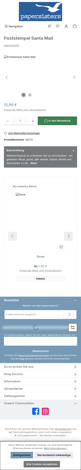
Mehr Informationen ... (56, 448)
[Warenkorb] (74, 26)
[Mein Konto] (66, 26)
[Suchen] (49, 26)
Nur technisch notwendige (54, 455)
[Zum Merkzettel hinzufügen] (61, 248)
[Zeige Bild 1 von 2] (23, 95)
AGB (21, 358)
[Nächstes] (74, 77)
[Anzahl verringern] (7, 120)
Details (40, 278)
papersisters (11, 45)
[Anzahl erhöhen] (32, 120)
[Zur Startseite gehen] (40, 11)
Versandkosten (63, 429)
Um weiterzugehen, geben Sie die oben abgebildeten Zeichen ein (40, 335)
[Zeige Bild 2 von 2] (29, 95)
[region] (40, 77)
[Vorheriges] (7, 77)
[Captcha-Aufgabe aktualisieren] (72, 327)
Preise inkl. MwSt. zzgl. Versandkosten (25, 109)
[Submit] (69, 314)
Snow (40, 256)
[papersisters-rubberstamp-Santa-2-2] (40, 77)
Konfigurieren (21, 455)
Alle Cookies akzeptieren (41, 464)
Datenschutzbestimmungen (33, 355)
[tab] (40, 156)
